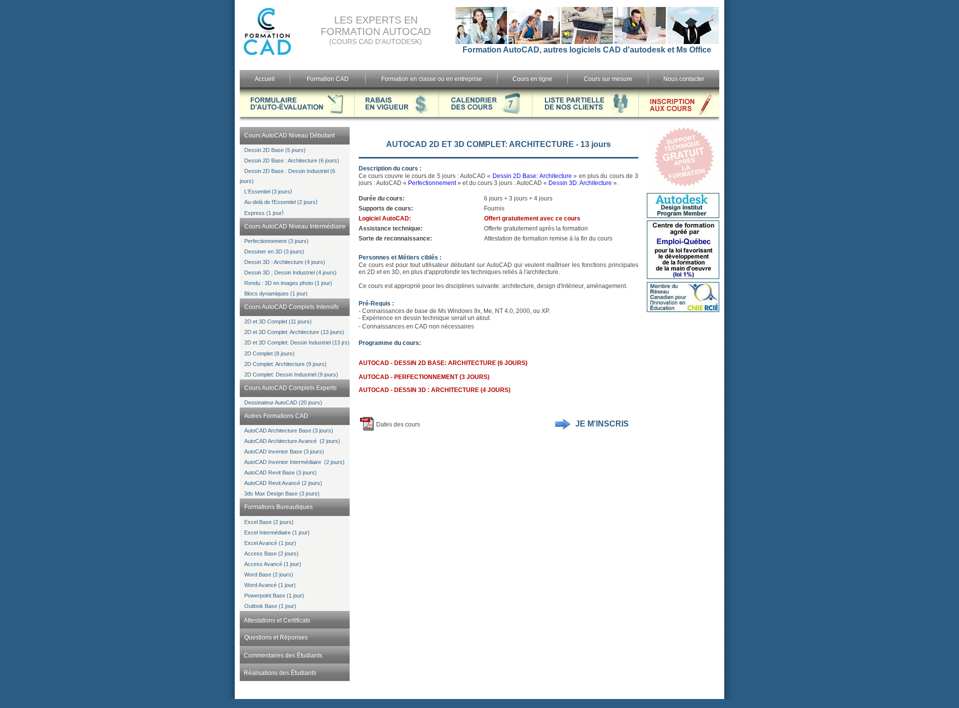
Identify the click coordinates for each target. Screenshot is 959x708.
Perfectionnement (432, 183)
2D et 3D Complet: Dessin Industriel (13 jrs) (297, 343)
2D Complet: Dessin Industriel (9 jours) (291, 375)
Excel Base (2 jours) (269, 522)
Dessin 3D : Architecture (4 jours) (284, 262)
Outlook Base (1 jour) (270, 606)
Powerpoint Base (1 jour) (274, 595)
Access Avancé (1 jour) (272, 564)
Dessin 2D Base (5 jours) (275, 150)
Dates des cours (398, 424)
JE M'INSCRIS (602, 424)
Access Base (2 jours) (271, 553)
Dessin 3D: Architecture (580, 183)
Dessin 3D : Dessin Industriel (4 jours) (290, 273)
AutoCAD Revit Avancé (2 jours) (283, 483)
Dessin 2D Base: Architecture (532, 176)
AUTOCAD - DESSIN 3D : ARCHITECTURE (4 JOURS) (434, 390)
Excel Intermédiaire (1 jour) (277, 533)
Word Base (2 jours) (268, 575)
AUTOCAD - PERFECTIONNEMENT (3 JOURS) (424, 377)
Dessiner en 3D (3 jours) (274, 251)
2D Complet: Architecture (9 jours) (285, 364)
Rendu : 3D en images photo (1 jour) (288, 283)
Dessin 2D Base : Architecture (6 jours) (291, 161)
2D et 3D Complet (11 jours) (278, 321)
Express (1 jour (263, 213)
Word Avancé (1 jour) (270, 585)
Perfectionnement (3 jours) (276, 241)
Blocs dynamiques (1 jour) (276, 293)
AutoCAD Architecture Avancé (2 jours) (292, 441)
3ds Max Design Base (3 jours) (282, 493)
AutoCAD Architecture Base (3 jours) (288, 431)
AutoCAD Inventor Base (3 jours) (284, 451)
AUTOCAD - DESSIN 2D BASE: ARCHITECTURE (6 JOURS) (443, 363)
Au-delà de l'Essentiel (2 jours (280, 202)
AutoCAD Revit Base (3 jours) (280, 473)
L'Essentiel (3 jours (267, 191)
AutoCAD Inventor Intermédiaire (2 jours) (294, 462)
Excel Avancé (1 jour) (270, 543)
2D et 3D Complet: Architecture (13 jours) (294, 332)
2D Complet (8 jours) (269, 353)
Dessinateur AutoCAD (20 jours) (283, 403)
